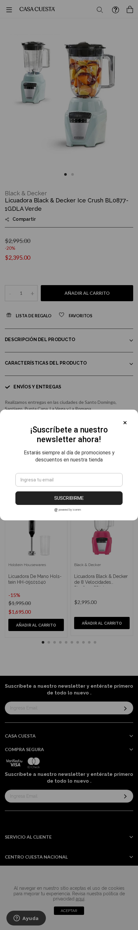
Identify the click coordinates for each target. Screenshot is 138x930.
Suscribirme (69, 498)
